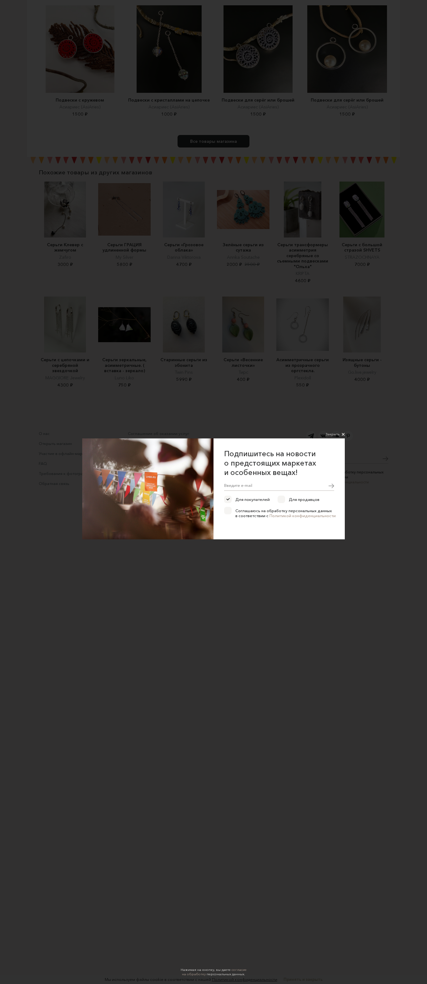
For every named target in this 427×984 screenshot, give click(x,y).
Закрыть (332, 434)
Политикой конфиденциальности (302, 515)
